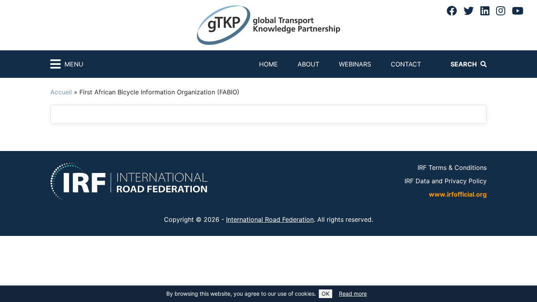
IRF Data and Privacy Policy (446, 181)
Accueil (61, 92)
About (308, 64)
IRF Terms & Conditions (452, 167)
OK (325, 293)
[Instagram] (500, 11)
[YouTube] (517, 11)
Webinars (355, 64)
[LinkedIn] (484, 11)
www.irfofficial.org (458, 194)
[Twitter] (468, 11)
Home (268, 64)
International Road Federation (270, 219)
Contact (406, 64)
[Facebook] (452, 11)
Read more (353, 293)
